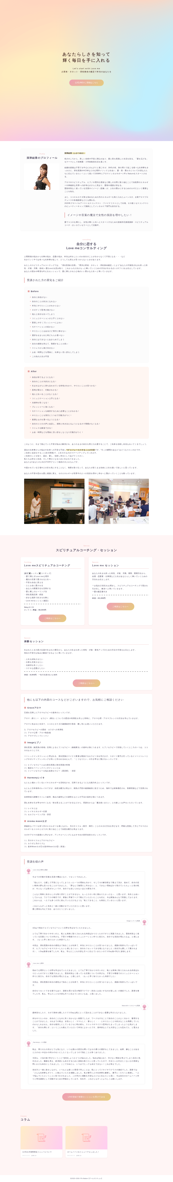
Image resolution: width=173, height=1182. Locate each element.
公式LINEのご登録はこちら (86, 83)
